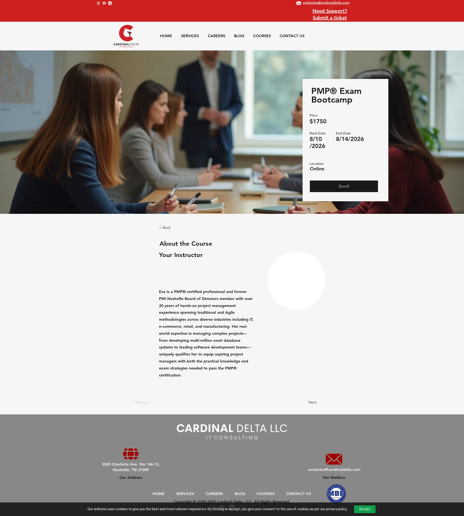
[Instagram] (98, 3)
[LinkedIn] (110, 3)
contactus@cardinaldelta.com (334, 469)
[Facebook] (104, 3)
